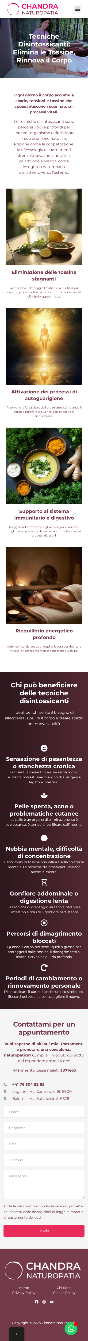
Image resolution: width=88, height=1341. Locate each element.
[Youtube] (52, 1302)
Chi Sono (64, 1288)
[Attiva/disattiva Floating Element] (71, 1328)
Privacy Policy (23, 1293)
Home (24, 1288)
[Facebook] (36, 1302)
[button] (77, 9)
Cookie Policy (64, 1293)
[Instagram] (44, 1302)
